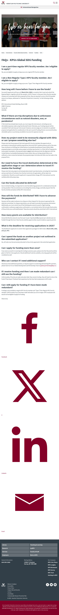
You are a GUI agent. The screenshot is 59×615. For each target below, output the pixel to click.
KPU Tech (51, 573)
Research (5, 548)
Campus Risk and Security (14, 590)
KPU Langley (52, 565)
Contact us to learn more (29, 38)
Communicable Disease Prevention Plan (17, 596)
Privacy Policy (11, 588)
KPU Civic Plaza (52, 562)
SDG (41, 52)
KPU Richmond (52, 567)
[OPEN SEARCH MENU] (54, 3)
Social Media (10, 594)
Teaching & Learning (36, 545)
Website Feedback (12, 584)
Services (4, 552)
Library (4, 545)
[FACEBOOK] (47, 584)
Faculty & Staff (34, 552)
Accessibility (10, 586)
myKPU (32, 548)
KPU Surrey (51, 570)
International (9, 52)
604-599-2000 (6, 562)
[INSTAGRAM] (55, 584)
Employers (5, 555)
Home (3, 52)
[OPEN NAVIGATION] (56, 3)
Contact (9, 592)
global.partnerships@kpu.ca (48, 265)
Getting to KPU (52, 575)
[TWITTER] (51, 584)
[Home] (3, 2)
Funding (36, 52)
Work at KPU (33, 555)
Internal (31, 52)
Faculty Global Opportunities (20, 52)
